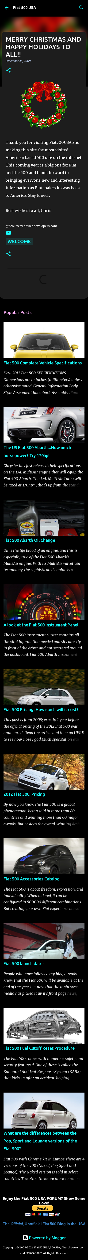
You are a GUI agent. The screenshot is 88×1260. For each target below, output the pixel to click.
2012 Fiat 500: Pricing (24, 794)
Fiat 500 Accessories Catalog (32, 878)
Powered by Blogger (47, 1237)
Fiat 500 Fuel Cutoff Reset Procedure (39, 1048)
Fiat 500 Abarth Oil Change (29, 540)
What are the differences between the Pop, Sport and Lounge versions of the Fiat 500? (40, 1141)
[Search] (81, 7)
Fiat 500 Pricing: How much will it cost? (41, 709)
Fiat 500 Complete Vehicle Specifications (43, 362)
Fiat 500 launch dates (24, 963)
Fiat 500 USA (24, 7)
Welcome (19, 241)
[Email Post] (8, 233)
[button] (8, 70)
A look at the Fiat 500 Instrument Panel (41, 624)
